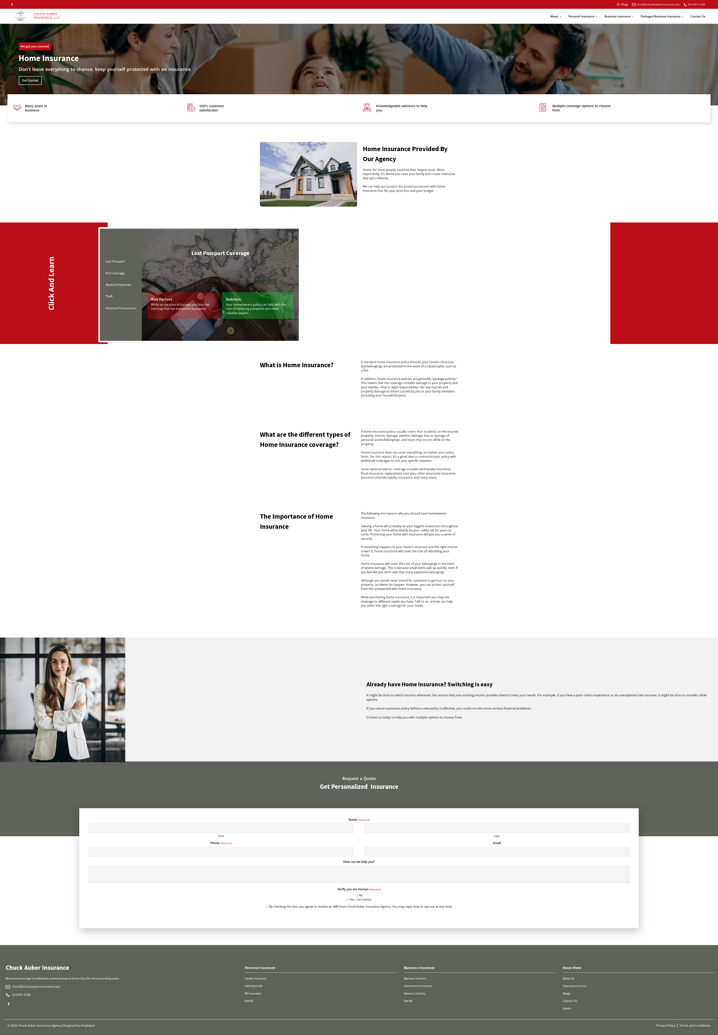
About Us (568, 978)
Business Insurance (618, 16)
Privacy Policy (665, 1025)
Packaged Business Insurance (661, 16)
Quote (567, 1008)
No (361, 895)
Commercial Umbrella (418, 986)
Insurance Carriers (574, 986)
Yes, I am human (360, 899)
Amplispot (88, 1025)
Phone (221, 843)
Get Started (30, 80)
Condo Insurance (255, 978)
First (221, 836)
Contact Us (698, 16)
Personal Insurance (581, 16)
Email (497, 843)
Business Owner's (415, 978)
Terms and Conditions (695, 1025)
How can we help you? (359, 862)
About (554, 16)
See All (249, 1001)
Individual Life (254, 986)
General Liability (414, 993)
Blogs (566, 993)
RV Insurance (253, 993)
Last (496, 836)
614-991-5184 (696, 4)
